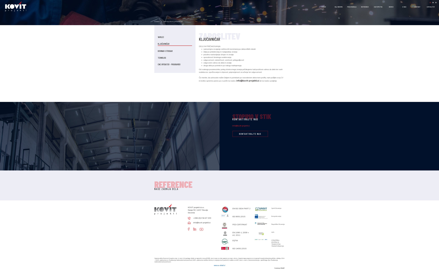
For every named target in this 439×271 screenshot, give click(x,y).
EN (433, 2)
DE (436, 2)
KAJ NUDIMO (339, 7)
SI (430, 2)
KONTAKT (417, 7)
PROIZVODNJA (351, 7)
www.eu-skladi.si (219, 265)
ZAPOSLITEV (431, 7)
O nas (404, 7)
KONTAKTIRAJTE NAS (250, 133)
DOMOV (324, 7)
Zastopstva (378, 7)
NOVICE (391, 7)
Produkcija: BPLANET (279, 268)
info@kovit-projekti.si (241, 126)
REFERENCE (365, 7)
